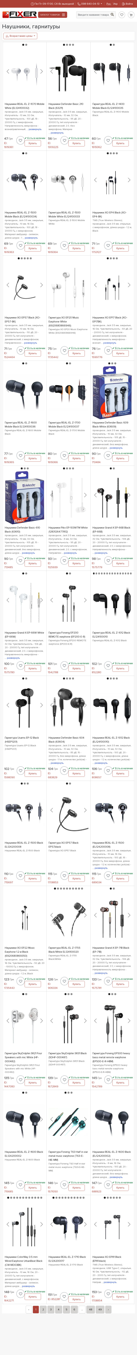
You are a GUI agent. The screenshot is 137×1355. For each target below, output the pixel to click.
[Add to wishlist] (20, 140)
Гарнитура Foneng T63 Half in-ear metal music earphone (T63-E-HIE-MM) (68, 1156)
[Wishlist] (121, 14)
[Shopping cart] (131, 14)
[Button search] (112, 14)
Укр (112, 3)
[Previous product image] (8, 71)
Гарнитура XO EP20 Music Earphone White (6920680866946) (64, 321)
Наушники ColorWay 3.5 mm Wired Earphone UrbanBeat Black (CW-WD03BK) (23, 1261)
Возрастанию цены (21, 36)
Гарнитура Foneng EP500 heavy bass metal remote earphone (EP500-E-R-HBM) (111, 1057)
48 (90, 1309)
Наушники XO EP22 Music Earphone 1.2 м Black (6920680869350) (20, 951)
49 (100, 1309)
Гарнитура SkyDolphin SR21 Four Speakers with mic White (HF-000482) (23, 1057)
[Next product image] (42, 71)
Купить (33, 143)
